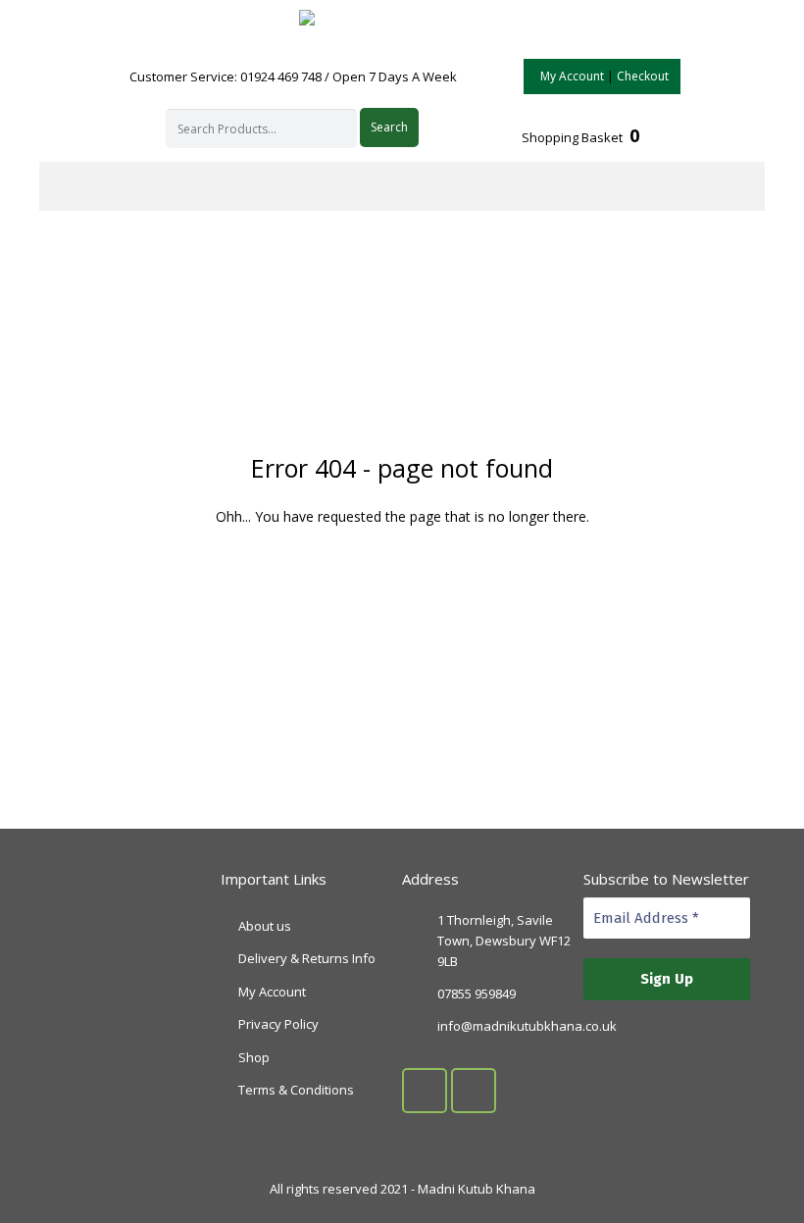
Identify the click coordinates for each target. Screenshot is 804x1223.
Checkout (643, 76)
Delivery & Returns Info (307, 958)
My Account (572, 76)
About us (264, 926)
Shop (254, 1057)
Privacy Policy (278, 1024)
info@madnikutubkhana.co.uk (527, 1026)
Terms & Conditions (296, 1089)
